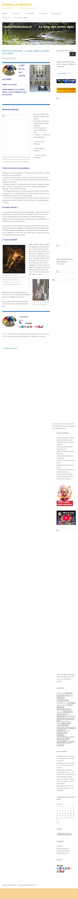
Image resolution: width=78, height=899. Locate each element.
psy (66, 732)
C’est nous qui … (16, 13)
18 (60, 815)
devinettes (60, 712)
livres (58, 723)
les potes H (39, 334)
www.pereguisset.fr (62, 261)
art (6, 336)
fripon (68, 716)
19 (62, 815)
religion (60, 734)
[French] (61, 71)
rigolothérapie (62, 737)
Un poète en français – (63, 763)
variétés (71, 741)
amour (69, 692)
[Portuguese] (67, 71)
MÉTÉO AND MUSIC (56, 13)
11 (60, 813)
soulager (62, 741)
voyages (60, 744)
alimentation (61, 693)
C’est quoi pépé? (30, 13)
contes (71, 702)
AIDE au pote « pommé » (21, 18)
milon (9, 336)
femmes (61, 716)
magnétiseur (63, 725)
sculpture (26, 336)
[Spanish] (59, 71)
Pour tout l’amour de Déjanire (65, 474)
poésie (60, 732)
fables (69, 714)
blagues (61, 697)
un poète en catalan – (63, 756)
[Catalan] (57, 71)
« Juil (58, 822)
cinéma (66, 703)
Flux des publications (62, 848)
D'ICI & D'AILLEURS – (62, 786)
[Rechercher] (73, 54)
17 (57, 815)
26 (62, 818)
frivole (72, 716)
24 (57, 818)
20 (65, 815)
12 (62, 813)
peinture (20, 336)
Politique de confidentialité (9, 885)
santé (59, 738)
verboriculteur (60, 743)
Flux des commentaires (63, 850)
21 (68, 815)
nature (72, 727)
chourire (60, 702)
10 (57, 813)
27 (65, 818)
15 (71, 813)
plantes (68, 730)
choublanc (42, 336)
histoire (61, 718)
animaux (61, 695)
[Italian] (65, 71)
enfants (68, 711)
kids (58, 720)
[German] (69, 71)
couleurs (63, 705)
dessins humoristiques (64, 707)
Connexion (60, 846)
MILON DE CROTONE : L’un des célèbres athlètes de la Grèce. (25, 52)
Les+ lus (69, 721)
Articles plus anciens (9, 348)
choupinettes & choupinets (27, 334)
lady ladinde (64, 721)
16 (73, 813)
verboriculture (67, 743)
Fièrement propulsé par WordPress (27, 885)
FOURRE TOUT (6, 18)
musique (62, 727)
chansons (63, 700)
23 (73, 815)
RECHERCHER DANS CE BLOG (65, 51)
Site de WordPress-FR (63, 853)
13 (65, 813)
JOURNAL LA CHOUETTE (16, 4)
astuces (71, 695)
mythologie (14, 336)
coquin (59, 705)
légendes (66, 723)
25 (60, 818)
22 (71, 815)
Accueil (4, 13)
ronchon (71, 737)
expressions (62, 714)
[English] (63, 71)
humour (70, 718)
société (66, 738)
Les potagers (43, 13)
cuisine (69, 704)
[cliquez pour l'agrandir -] (41, 300)
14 (68, 813)
